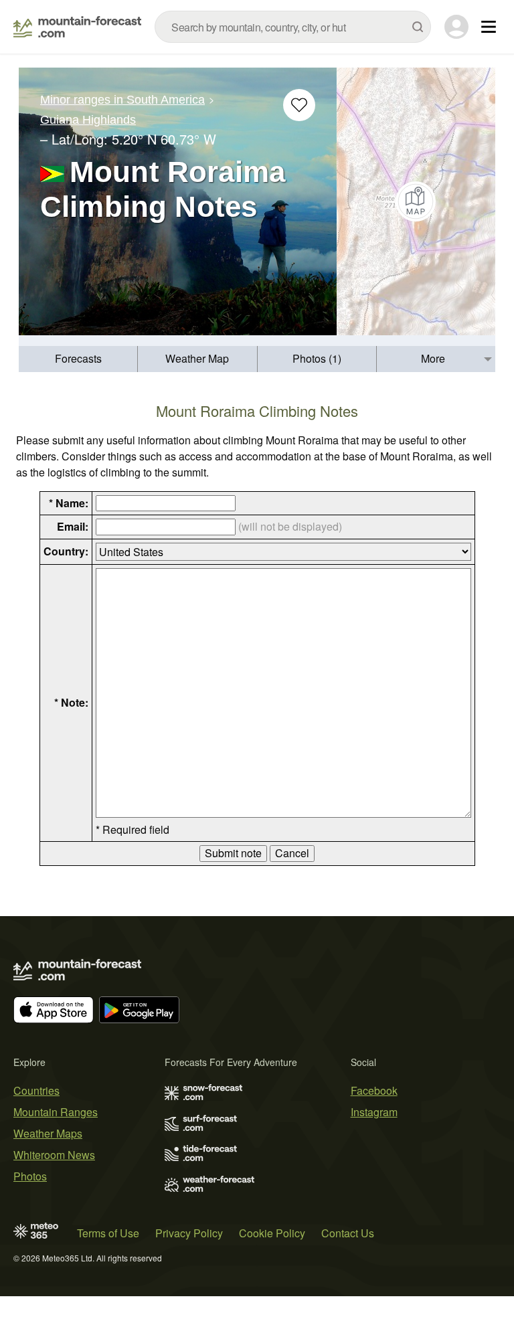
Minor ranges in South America (122, 99)
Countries (36, 1090)
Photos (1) (316, 358)
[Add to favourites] (299, 105)
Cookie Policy (272, 1233)
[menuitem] (78, 359)
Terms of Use (108, 1233)
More (433, 358)
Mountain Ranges (55, 1112)
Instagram (374, 1112)
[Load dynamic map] (416, 201)
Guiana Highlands (88, 119)
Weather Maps (47, 1133)
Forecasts (78, 358)
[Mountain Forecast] (77, 26)
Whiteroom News (54, 1154)
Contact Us (347, 1233)
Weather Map (197, 358)
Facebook (374, 1090)
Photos (30, 1176)
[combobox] (293, 27)
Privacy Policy (189, 1233)
